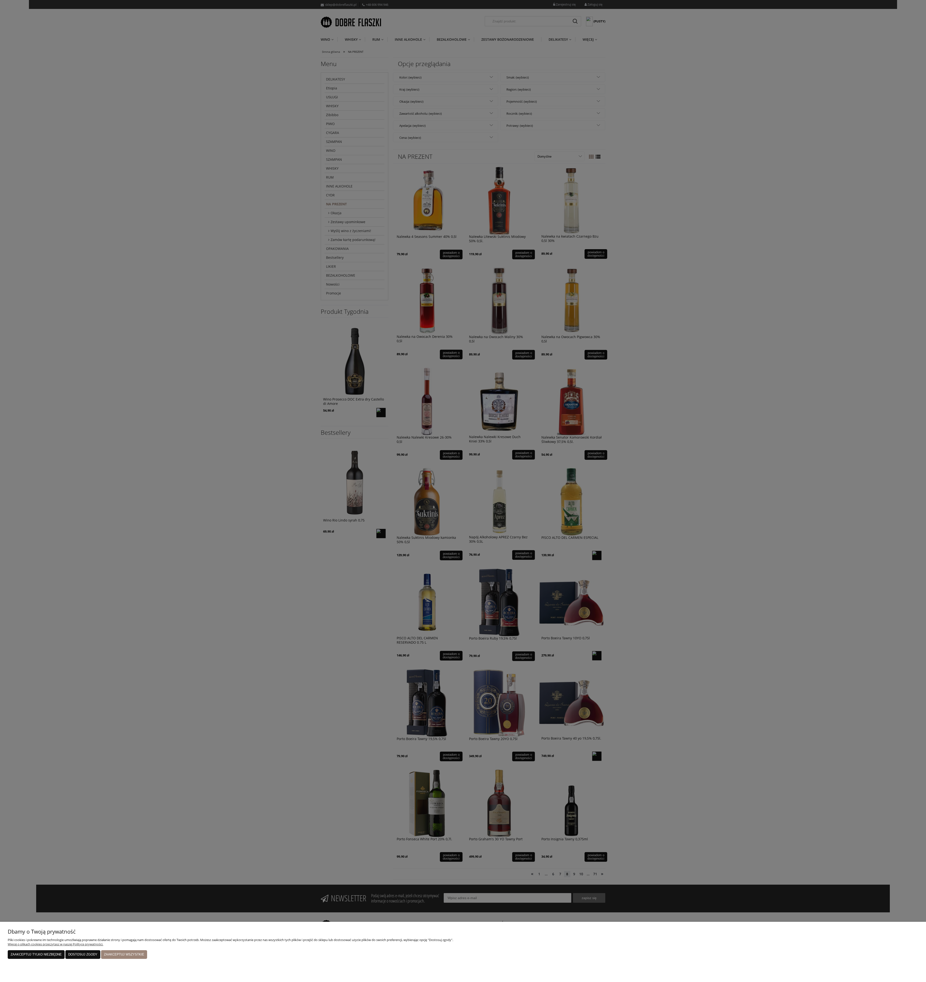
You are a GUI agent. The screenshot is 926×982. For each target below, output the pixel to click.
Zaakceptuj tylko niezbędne (36, 954)
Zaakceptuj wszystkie (124, 954)
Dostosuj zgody (82, 954)
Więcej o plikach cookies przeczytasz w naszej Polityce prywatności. (55, 944)
